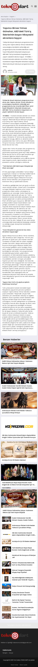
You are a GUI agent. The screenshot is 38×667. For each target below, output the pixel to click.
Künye (11, 653)
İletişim (5, 653)
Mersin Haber (14, 665)
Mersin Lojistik (23, 665)
